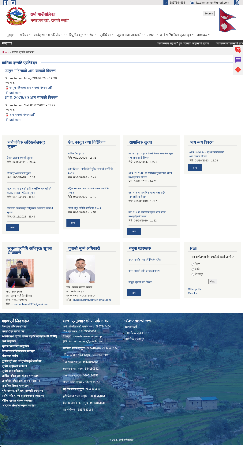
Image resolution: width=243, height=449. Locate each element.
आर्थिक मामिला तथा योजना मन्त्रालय (20, 375)
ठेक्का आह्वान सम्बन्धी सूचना (19, 157)
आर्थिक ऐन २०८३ (76, 153)
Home (5, 52)
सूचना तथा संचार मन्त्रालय (15, 346)
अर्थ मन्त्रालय (9, 341)
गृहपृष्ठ (10, 35)
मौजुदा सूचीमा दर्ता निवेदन (140, 282)
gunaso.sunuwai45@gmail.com (92, 299)
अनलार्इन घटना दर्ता (13, 331)
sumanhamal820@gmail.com (31, 304)
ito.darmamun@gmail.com (85, 341)
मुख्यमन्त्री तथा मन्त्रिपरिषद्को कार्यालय (21, 361)
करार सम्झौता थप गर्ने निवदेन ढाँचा (145, 259)
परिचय (24, 35)
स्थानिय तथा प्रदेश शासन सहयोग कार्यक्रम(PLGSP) (29, 336)
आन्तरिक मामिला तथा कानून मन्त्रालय (21, 380)
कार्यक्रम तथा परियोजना (48, 35)
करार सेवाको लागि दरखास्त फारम (144, 270)
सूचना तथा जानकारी (129, 35)
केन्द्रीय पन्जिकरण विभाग (14, 326)
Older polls (194, 289)
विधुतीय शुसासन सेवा (81, 35)
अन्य (12, 227)
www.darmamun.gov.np (87, 336)
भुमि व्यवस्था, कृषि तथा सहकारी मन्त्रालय (22, 390)
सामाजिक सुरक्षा (134, 333)
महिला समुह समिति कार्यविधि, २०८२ (84, 207)
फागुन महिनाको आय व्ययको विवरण (30, 70)
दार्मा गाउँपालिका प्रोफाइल (175, 35)
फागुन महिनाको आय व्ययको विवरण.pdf (30, 87)
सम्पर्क (150, 35)
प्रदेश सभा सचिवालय (12, 370)
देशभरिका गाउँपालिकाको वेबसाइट (18, 351)
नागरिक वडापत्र (134, 339)
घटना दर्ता (131, 327)
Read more (13, 92)
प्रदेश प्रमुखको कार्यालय (14, 366)
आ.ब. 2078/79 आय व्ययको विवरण (31, 97)
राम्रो (197, 268)
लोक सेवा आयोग (10, 356)
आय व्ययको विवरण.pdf (22, 114)
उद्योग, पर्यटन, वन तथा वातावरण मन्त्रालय (23, 395)
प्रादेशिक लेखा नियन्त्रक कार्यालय (19, 405)
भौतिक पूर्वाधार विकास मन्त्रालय (17, 400)
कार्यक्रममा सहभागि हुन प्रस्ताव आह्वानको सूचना (174, 43)
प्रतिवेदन (105, 35)
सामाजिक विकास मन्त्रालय (15, 385)
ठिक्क (197, 263)
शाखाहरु (202, 35)
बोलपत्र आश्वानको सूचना (19, 173)
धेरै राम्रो (199, 274)
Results (192, 293)
